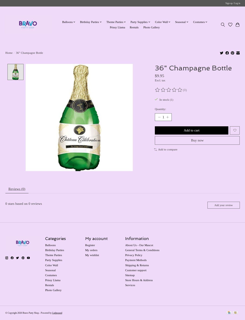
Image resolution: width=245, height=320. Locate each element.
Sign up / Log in (232, 3)
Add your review (223, 205)
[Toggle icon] (222, 24)
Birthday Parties (54, 250)
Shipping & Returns (137, 265)
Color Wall (51, 265)
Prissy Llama (117, 27)
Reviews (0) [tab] (16, 189)
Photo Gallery (151, 27)
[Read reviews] (169, 89)
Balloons (50, 245)
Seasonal (50, 270)
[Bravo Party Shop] (28, 24)
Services (130, 285)
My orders (91, 250)
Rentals (134, 27)
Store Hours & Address (139, 280)
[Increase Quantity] (167, 117)
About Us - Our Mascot (139, 245)
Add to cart (191, 130)
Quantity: (160, 109)
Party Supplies (53, 260)
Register (90, 245)
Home (9, 52)
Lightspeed (57, 313)
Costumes (51, 275)
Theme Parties (53, 255)
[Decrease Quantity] (159, 117)
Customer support (135, 270)
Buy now (197, 140)
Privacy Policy (133, 255)
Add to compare (167, 149)
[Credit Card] (229, 313)
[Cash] (235, 313)
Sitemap (130, 275)
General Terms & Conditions (142, 250)
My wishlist (92, 255)
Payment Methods (136, 260)
